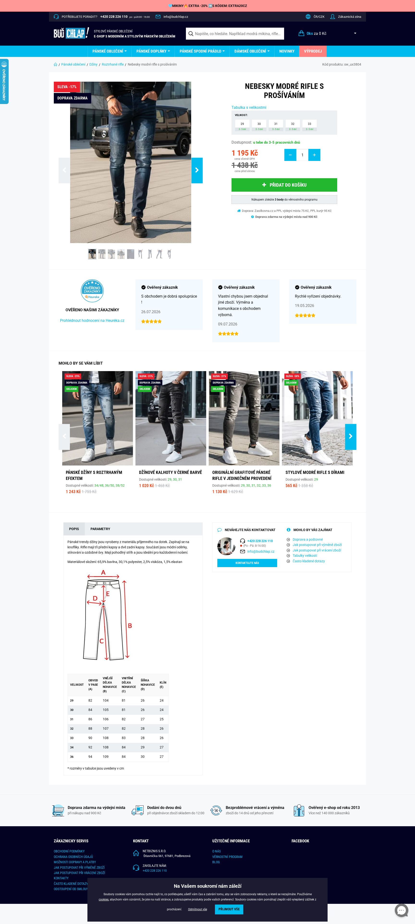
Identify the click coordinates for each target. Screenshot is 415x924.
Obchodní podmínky (69, 851)
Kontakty (61, 878)
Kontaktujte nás (247, 563)
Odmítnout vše (197, 909)
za (316, 33)
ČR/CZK (319, 16)
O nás (216, 851)
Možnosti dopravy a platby (75, 862)
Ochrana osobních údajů (73, 857)
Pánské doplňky (151, 51)
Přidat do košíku (288, 185)
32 (292, 126)
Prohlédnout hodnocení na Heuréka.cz (92, 320)
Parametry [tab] (100, 529)
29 (242, 126)
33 (309, 126)
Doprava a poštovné (308, 539)
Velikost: (241, 115)
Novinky (286, 51)
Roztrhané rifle (113, 64)
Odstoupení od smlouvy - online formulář (86, 889)
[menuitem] (110, 51)
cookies (104, 899)
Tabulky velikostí (305, 555)
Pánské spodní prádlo (200, 51)
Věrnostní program (227, 857)
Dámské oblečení (250, 51)
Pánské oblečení (107, 51)
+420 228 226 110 (155, 870)
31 (276, 126)
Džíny (93, 64)
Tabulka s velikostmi (249, 107)
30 (259, 126)
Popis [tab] (74, 529)
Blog (216, 862)
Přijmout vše (229, 909)
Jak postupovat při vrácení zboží (317, 550)
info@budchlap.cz (176, 16)
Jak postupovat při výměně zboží (317, 545)
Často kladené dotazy (309, 561)
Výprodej (313, 51)
